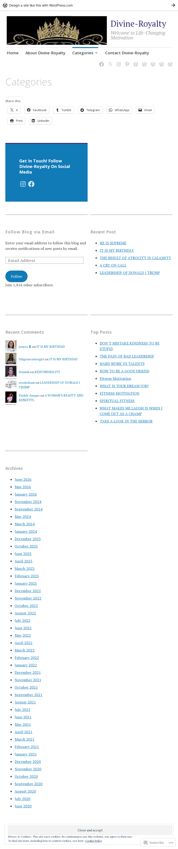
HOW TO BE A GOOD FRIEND (124, 371)
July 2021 (22, 709)
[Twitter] (109, 61)
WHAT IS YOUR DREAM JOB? (124, 385)
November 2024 (28, 501)
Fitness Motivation (115, 378)
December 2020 (28, 761)
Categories (82, 52)
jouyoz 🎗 (25, 347)
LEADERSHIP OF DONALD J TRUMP (130, 272)
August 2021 (25, 702)
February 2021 (27, 746)
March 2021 (25, 739)
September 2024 (28, 509)
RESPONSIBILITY (47, 372)
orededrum (27, 383)
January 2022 (26, 665)
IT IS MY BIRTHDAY (117, 250)
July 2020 (22, 798)
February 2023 (27, 575)
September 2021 (28, 694)
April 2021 (23, 731)
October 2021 (26, 687)
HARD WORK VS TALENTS (122, 363)
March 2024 (25, 523)
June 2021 (23, 717)
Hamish (24, 372)
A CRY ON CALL (113, 265)
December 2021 (28, 672)
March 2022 (25, 650)
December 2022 (28, 590)
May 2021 (23, 724)
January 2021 (26, 754)
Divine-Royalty (138, 23)
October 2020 (26, 776)
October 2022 (26, 605)
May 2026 (23, 486)
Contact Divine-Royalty (127, 52)
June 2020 (23, 806)
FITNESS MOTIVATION (120, 393)
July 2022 (22, 620)
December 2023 (28, 538)
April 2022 (23, 642)
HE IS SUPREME (113, 242)
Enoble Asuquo (29, 395)
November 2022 (28, 598)
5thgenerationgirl (31, 359)
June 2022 (23, 627)
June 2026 (23, 479)
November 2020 (28, 769)
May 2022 (23, 635)
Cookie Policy (93, 841)
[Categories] (169, 61)
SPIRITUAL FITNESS (117, 400)
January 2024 (26, 531)
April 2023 (23, 561)
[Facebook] (101, 61)
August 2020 (25, 791)
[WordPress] (135, 61)
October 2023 (26, 546)
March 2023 (25, 568)
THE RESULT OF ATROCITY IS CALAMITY (135, 257)
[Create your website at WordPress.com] (89, 5)
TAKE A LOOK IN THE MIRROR (126, 421)
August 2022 (25, 613)
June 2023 (23, 553)
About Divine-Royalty (45, 52)
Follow (16, 276)
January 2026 (26, 494)
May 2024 (23, 516)
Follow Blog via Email (29, 232)
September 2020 (28, 783)
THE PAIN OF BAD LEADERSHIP (127, 356)
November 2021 (28, 679)
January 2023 (26, 583)
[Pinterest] (126, 61)
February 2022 (27, 657)
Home (13, 52)
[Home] (144, 61)
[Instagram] (118, 61)
